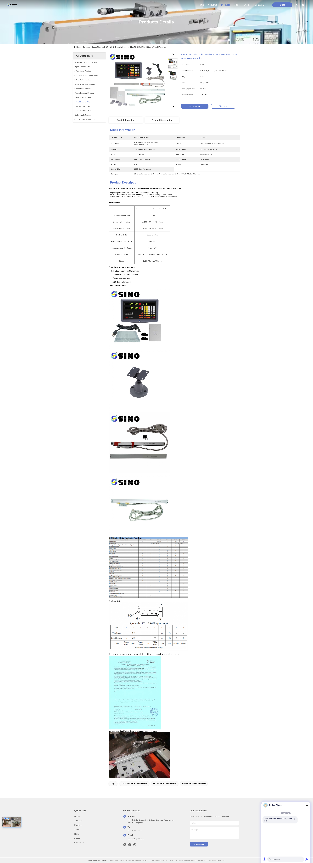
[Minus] (306, 805)
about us (212, 5)
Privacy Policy (93, 860)
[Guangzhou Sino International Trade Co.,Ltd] (12, 5)
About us (78, 821)
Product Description (162, 120)
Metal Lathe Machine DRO (194, 784)
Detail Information (126, 120)
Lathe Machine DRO (100, 47)
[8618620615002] (135, 845)
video (237, 5)
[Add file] (264, 859)
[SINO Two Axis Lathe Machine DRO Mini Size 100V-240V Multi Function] (137, 81)
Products (86, 47)
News (76, 834)
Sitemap (104, 860)
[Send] (307, 859)
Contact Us (79, 843)
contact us (260, 5)
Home (201, 5)
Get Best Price (194, 106)
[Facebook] (130, 845)
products (225, 5)
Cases (77, 838)
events (247, 5)
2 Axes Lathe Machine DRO (134, 784)
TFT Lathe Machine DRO (164, 784)
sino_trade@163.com (136, 839)
